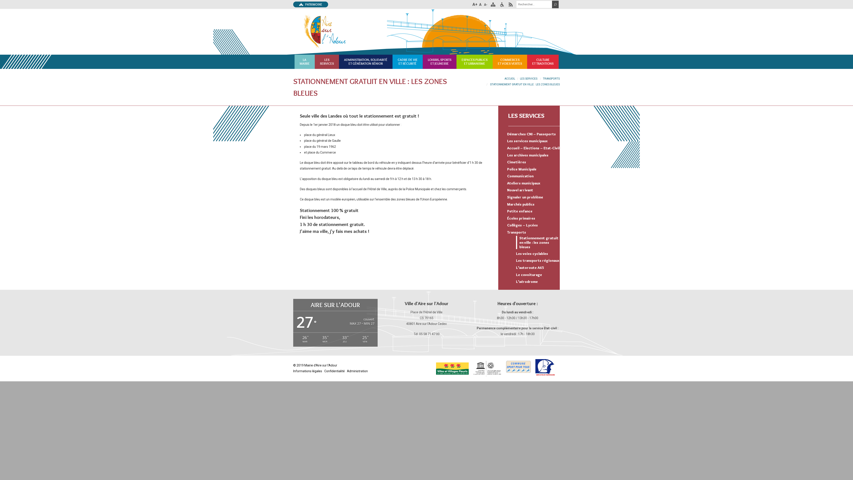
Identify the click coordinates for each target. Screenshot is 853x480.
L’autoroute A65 (530, 267)
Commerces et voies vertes (510, 62)
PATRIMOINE (313, 4)
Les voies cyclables (532, 253)
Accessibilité (501, 4)
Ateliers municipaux (523, 183)
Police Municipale (521, 169)
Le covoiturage (529, 274)
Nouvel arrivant (520, 190)
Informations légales (307, 371)
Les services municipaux (527, 141)
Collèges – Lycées (522, 225)
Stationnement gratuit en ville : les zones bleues (538, 242)
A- (485, 4)
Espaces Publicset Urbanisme (475, 62)
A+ (474, 4)
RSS (510, 4)
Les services (526, 115)
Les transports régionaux (537, 260)
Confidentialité (334, 371)
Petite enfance (519, 211)
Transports (551, 78)
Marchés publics (520, 204)
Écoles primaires (521, 218)
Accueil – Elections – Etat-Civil (533, 148)
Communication (520, 176)
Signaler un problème (525, 197)
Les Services (528, 78)
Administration (357, 371)
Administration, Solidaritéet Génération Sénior (365, 62)
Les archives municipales (527, 155)
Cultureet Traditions (543, 62)
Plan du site (492, 4)
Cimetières (516, 162)
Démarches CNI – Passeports (531, 134)
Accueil (509, 78)
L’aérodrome (527, 281)
